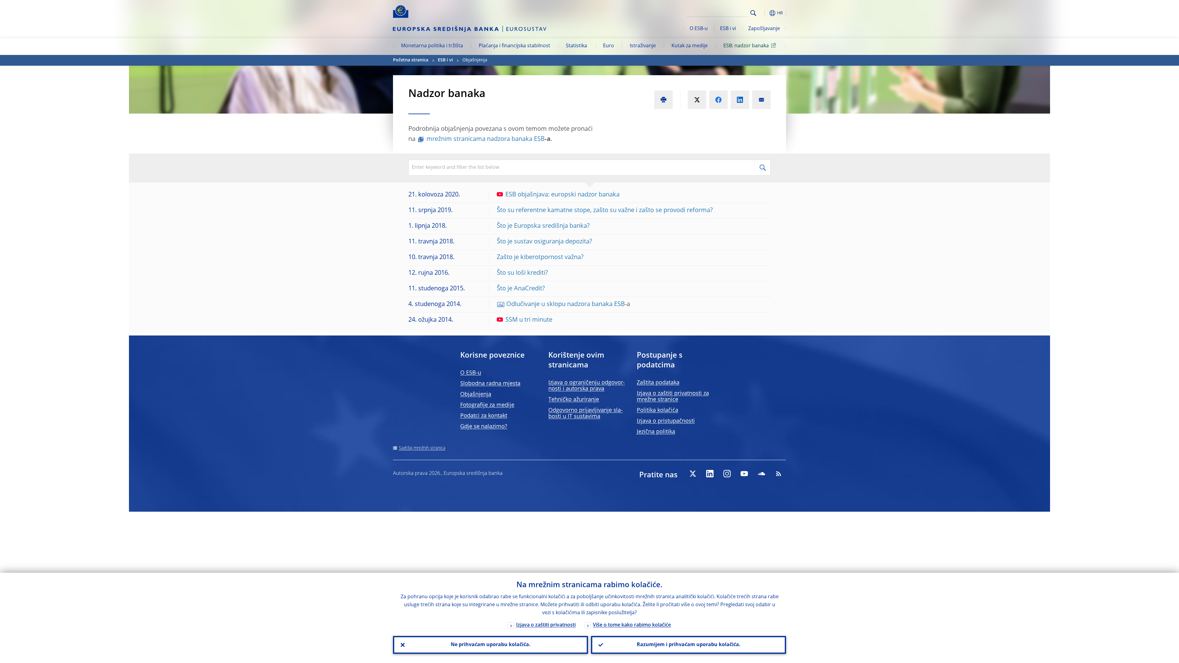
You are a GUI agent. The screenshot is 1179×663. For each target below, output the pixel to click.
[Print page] (663, 100)
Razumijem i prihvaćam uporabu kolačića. (689, 644)
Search (753, 13)
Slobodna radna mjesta (490, 383)
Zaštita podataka (658, 383)
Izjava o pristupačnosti (666, 421)
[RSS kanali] (778, 473)
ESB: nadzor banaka (746, 46)
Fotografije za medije (487, 405)
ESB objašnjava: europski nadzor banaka (562, 195)
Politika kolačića (657, 410)
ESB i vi (728, 28)
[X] (692, 473)
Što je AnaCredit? (521, 289)
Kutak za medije (689, 46)
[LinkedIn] (709, 473)
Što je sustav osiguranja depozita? (544, 242)
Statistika (576, 46)
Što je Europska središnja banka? (543, 226)
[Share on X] (697, 100)
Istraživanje (643, 46)
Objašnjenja (475, 394)
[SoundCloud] (761, 473)
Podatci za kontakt (483, 416)
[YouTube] (744, 473)
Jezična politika (656, 432)
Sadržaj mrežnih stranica (422, 448)
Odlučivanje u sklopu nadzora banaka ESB (565, 304)
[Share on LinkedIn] (740, 100)
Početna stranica (410, 60)
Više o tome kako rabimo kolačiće (632, 625)
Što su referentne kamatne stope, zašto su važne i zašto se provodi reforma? (605, 210)
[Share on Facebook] (718, 100)
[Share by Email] (761, 100)
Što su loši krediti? (522, 273)
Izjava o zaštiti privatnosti (546, 625)
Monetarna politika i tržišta (432, 46)
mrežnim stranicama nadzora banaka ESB (485, 139)
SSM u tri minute (528, 320)
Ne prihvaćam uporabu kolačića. (491, 644)
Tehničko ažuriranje (573, 399)
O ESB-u (699, 28)
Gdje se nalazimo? (483, 426)
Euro (608, 46)
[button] (764, 13)
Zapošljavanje (764, 28)
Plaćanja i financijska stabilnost (514, 46)
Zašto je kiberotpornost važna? (540, 257)
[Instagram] (727, 473)
